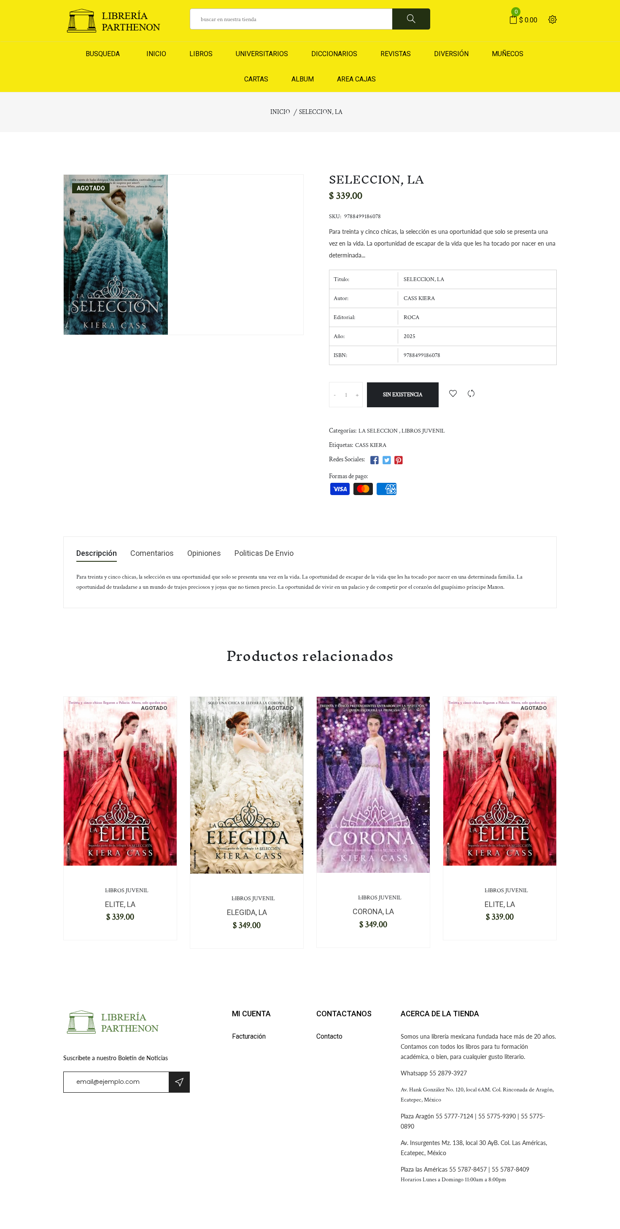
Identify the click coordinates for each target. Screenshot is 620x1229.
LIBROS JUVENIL (423, 431)
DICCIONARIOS (334, 54)
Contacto (329, 1036)
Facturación (249, 1036)
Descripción (96, 554)
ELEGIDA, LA (247, 912)
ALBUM (302, 79)
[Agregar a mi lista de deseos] (453, 394)
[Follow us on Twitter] (386, 461)
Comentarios (152, 554)
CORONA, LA (373, 911)
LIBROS (201, 54)
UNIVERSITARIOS (262, 54)
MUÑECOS (507, 54)
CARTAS (256, 79)
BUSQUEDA (103, 54)
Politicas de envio (264, 554)
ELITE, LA (120, 904)
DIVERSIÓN (451, 54)
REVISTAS (395, 54)
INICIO (154, 54)
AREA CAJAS (356, 79)
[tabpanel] (120, 781)
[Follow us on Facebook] (374, 461)
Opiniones (204, 554)
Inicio (280, 112)
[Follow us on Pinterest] (398, 461)
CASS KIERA (370, 445)
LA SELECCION (378, 431)
